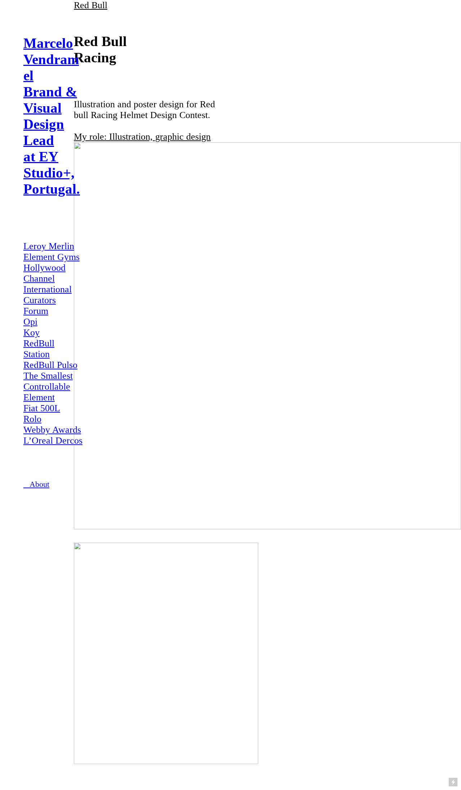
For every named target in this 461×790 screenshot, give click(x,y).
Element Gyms (51, 257)
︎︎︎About (36, 484)
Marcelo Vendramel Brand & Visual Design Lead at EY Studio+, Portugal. (51, 116)
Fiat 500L (41, 408)
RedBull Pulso (50, 365)
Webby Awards (52, 430)
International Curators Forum (47, 300)
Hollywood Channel (44, 273)
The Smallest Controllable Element (48, 387)
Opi (30, 322)
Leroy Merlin (48, 246)
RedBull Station (38, 348)
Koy (31, 332)
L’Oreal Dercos (52, 440)
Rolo (32, 419)
